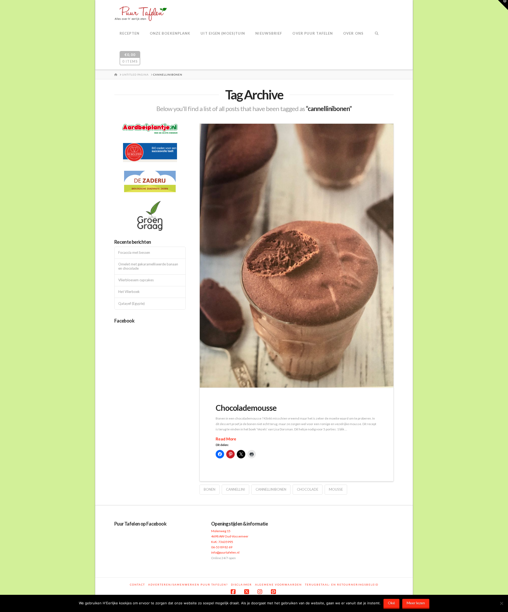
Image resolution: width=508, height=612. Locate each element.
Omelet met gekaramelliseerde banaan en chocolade (148, 266)
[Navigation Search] (377, 34)
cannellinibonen (271, 489)
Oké (391, 603)
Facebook (124, 321)
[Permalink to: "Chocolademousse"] (296, 256)
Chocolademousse (246, 407)
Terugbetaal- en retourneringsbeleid (341, 584)
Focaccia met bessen (134, 253)
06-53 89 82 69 (221, 547)
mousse (336, 489)
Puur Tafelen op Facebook (140, 524)
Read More (226, 438)
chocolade (307, 489)
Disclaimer (241, 584)
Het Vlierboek (129, 292)
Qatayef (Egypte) (131, 304)
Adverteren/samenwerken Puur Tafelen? (188, 584)
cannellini (235, 489)
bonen (209, 489)
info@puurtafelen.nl (225, 552)
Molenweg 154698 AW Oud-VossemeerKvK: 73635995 (229, 536)
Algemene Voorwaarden (278, 584)
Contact (137, 584)
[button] (503, 5)
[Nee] (501, 603)
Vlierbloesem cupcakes (136, 280)
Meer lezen (416, 603)
